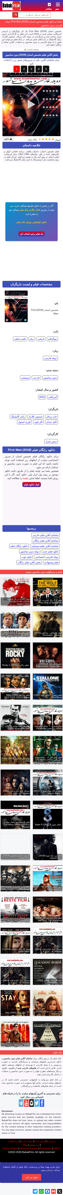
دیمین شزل (51, 441)
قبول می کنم (31, 1177)
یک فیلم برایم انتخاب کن (31, 234)
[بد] (49, 139)
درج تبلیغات (13, 1141)
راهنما (26, 478)
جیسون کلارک (35, 416)
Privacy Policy (10, 1148)
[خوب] (42, 139)
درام (32, 339)
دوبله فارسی (50, 358)
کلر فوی (38, 422)
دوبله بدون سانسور (29, 551)
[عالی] (39, 139)
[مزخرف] (52, 139)
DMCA (57, 1148)
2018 (42, 397)
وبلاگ (25, 1145)
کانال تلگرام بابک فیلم (30, 210)
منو (57, 8)
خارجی (36, 377)
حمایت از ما (27, 1141)
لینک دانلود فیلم (31, 484)
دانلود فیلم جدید (50, 551)
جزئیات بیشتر (47, 1170)
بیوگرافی (52, 339)
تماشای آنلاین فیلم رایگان (45, 540)
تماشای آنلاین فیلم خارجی (45, 535)
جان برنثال (51, 416)
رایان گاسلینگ (18, 416)
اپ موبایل (35, 1145)
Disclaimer (45, 1148)
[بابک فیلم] (11, 5)
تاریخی (41, 339)
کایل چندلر (51, 422)
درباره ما (51, 1141)
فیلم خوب (26, 557)
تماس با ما (40, 1141)
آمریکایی (52, 397)
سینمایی (25, 377)
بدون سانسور (50, 377)
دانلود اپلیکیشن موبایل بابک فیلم (31, 222)
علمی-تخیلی (20, 339)
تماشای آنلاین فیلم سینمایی (44, 546)
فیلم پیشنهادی (51, 562)
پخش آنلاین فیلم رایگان (29, 562)
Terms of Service (29, 1148)
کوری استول (24, 422)
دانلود (7, 139)
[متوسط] (46, 139)
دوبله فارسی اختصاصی (46, 557)
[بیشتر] (47, 4)
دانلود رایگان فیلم (19, 546)
